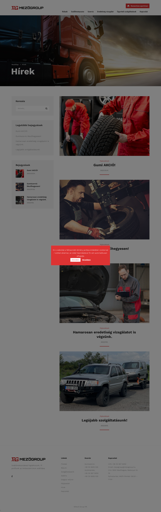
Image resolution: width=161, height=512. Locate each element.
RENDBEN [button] (75, 260)
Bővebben (86, 260)
